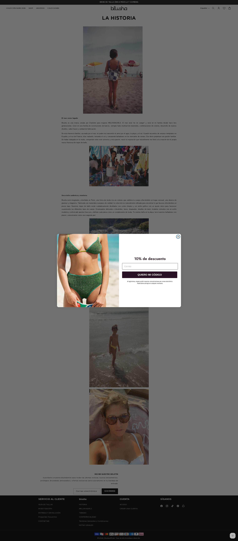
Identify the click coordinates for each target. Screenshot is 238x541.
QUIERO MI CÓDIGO (150, 274)
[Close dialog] (178, 237)
